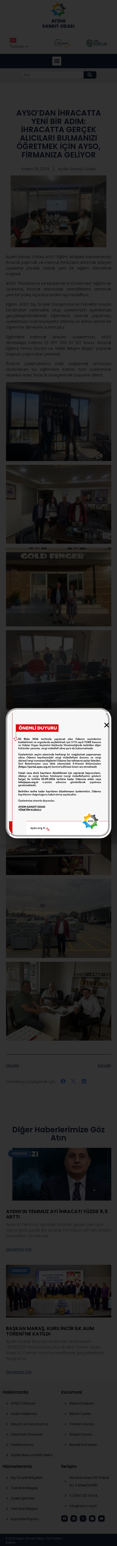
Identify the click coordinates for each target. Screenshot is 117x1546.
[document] (58, 773)
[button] (106, 725)
